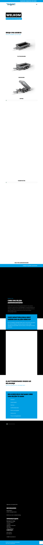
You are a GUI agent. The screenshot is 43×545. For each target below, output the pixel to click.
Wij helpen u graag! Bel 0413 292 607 (28, 1)
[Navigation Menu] (36, 4)
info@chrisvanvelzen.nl (11, 536)
